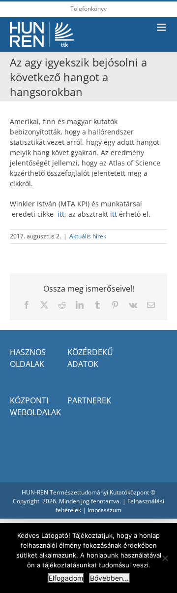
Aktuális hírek (87, 236)
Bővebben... (109, 578)
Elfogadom (66, 578)
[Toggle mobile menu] (162, 27)
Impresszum (104, 510)
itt (61, 214)
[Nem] (165, 558)
